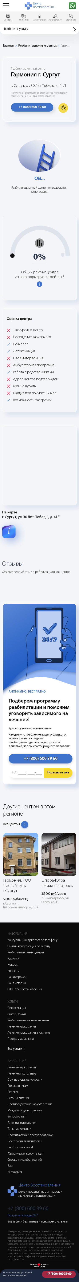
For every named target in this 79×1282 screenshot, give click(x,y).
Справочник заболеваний (25, 1160)
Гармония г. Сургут (66, 45)
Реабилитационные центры (38, 45)
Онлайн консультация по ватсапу (29, 946)
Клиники (13, 958)
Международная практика (25, 1110)
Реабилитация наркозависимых (28, 1020)
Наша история (17, 983)
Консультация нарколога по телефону (33, 940)
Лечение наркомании (22, 1026)
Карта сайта (15, 1172)
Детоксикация (17, 1008)
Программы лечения (21, 1039)
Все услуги (16, 1049)
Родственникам (18, 1086)
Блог (11, 1166)
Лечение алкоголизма (22, 1073)
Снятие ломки (17, 1014)
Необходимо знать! (20, 1147)
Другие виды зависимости (25, 1079)
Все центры (11, 824)
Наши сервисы (17, 977)
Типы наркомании (19, 1129)
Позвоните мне (58, 772)
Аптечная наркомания (22, 1122)
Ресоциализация (18, 1098)
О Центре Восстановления (25, 989)
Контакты (13, 971)
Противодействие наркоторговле (30, 1104)
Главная (8, 45)
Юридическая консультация (26, 1153)
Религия (13, 1092)
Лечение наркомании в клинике (29, 1032)
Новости (13, 965)
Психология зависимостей (25, 1141)
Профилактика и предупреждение (30, 1135)
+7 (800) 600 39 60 (58, 1274)
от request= (45, 1264)
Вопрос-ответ (16, 1116)
